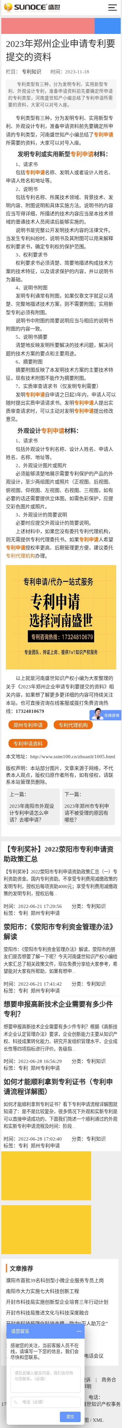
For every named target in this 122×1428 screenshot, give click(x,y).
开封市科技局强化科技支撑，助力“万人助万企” (57, 1323)
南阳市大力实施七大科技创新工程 (42, 1291)
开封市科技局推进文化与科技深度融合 (47, 1312)
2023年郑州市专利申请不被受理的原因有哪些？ (86, 813)
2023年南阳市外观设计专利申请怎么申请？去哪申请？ (31, 813)
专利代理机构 (20, 556)
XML (98, 1420)
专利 (23, 913)
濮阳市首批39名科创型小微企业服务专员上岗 (55, 1280)
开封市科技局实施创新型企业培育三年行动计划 (57, 1302)
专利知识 (31, 71)
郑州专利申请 (45, 913)
